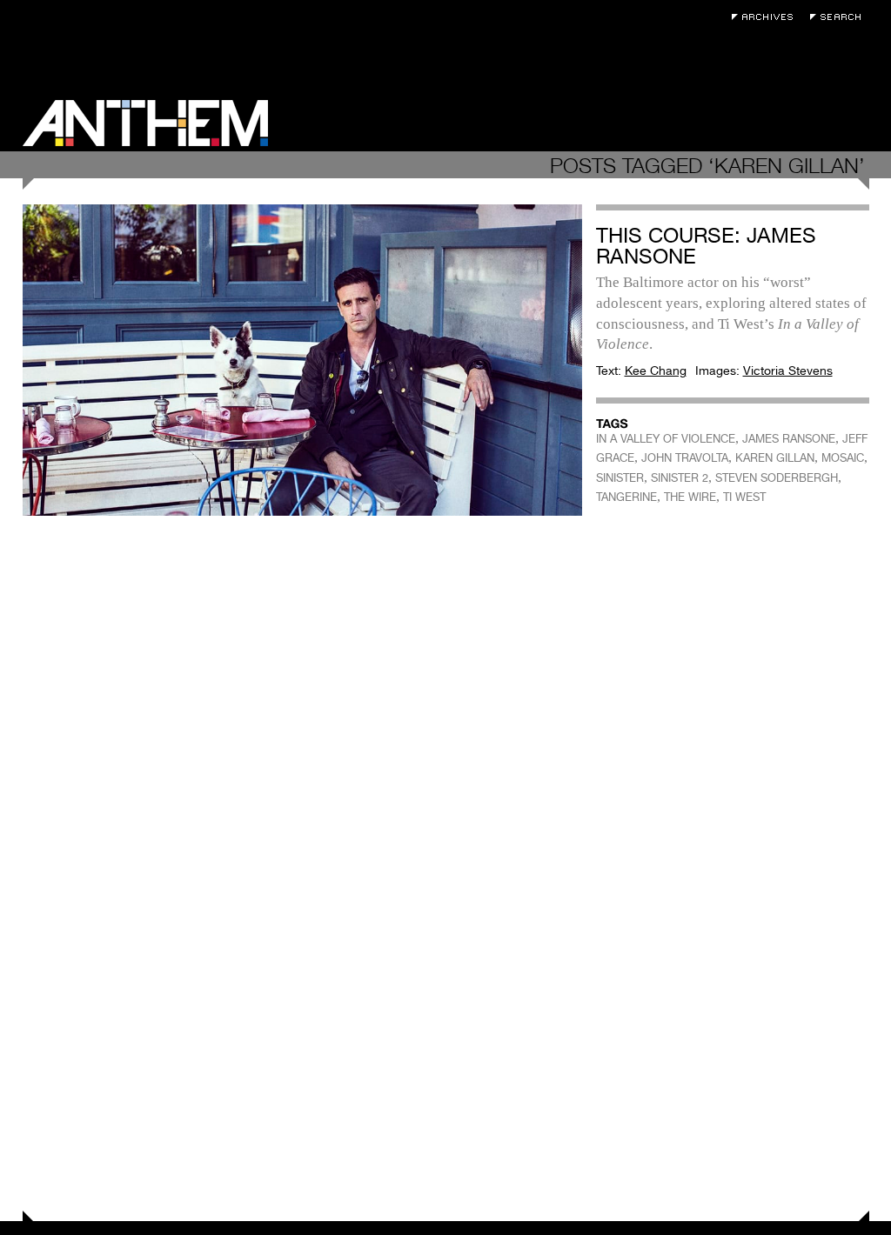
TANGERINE (626, 497)
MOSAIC (842, 457)
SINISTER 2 (679, 477)
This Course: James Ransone (706, 246)
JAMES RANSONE (788, 438)
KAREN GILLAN (774, 457)
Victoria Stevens (788, 370)
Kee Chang (656, 370)
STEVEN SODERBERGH (776, 477)
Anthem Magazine (145, 123)
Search (839, 17)
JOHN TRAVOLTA (684, 457)
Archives (766, 17)
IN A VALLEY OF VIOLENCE (665, 438)
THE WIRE (690, 497)
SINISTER (620, 477)
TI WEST (744, 497)
